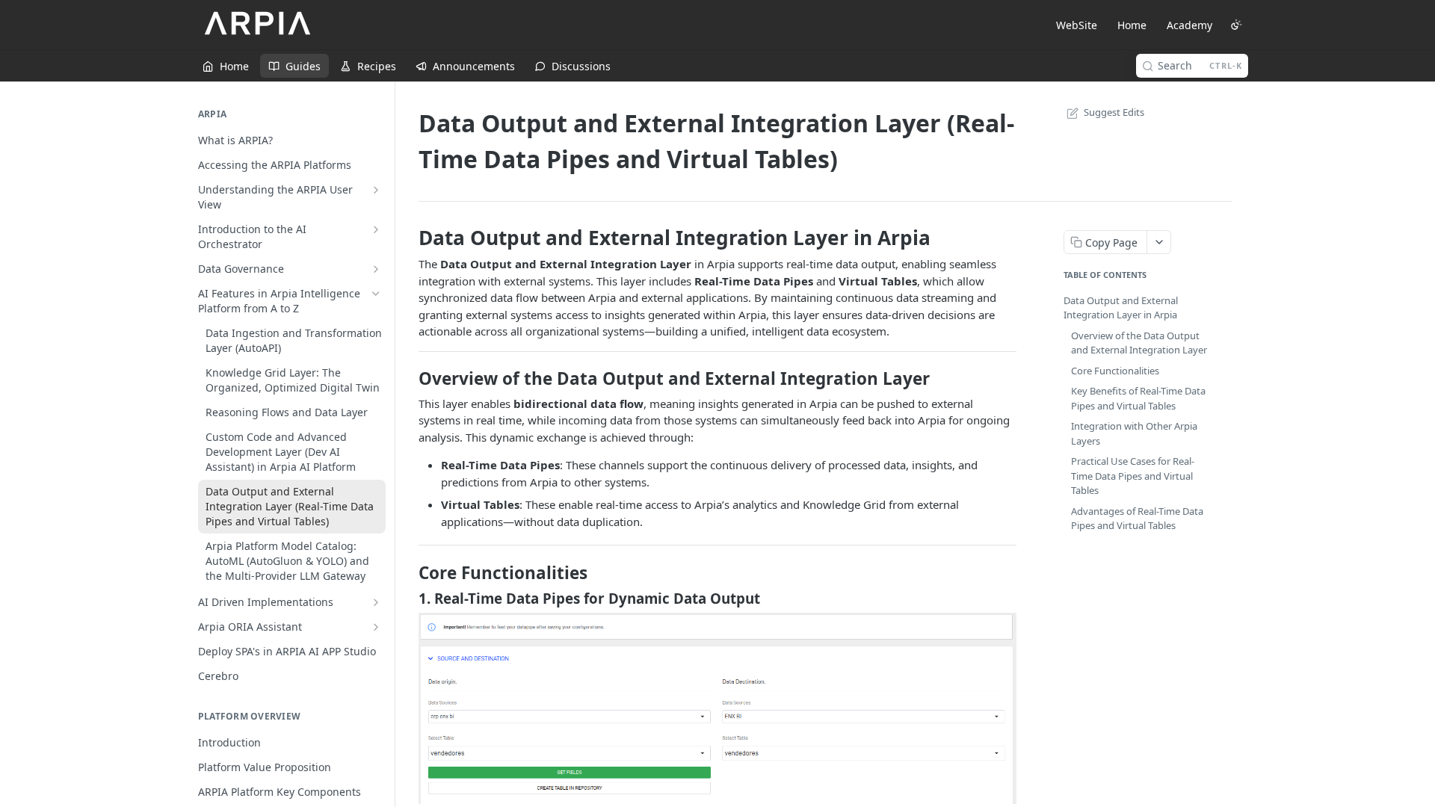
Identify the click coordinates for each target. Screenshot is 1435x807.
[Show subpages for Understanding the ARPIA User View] (376, 190)
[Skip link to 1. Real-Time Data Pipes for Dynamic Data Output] (408, 598)
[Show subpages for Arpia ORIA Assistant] (376, 627)
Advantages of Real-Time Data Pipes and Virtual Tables (1137, 518)
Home (1132, 25)
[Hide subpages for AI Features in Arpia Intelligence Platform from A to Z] (376, 294)
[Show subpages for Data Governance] (376, 269)
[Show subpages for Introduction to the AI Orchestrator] (376, 229)
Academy (1189, 25)
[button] (717, 706)
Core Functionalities (1115, 370)
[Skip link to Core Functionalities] (408, 573)
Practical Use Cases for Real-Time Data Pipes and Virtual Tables (1132, 475)
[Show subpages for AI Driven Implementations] (376, 602)
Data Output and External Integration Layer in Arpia (1121, 308)
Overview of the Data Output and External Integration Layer (1139, 343)
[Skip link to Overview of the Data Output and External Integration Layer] (408, 379)
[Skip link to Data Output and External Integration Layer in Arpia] (408, 237)
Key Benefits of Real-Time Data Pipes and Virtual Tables (1138, 398)
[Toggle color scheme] (1236, 25)
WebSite (1076, 25)
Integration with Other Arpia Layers (1134, 433)
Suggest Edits (1114, 112)
